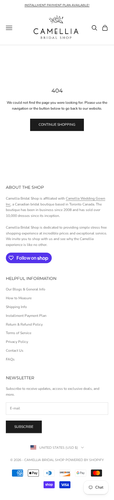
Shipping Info (16, 307)
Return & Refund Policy (24, 324)
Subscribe (23, 426)
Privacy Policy (17, 341)
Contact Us (14, 350)
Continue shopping (57, 124)
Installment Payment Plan (26, 315)
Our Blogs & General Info (25, 289)
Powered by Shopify (84, 460)
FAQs (10, 359)
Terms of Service (18, 333)
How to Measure (19, 298)
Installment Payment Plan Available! (57, 5)
